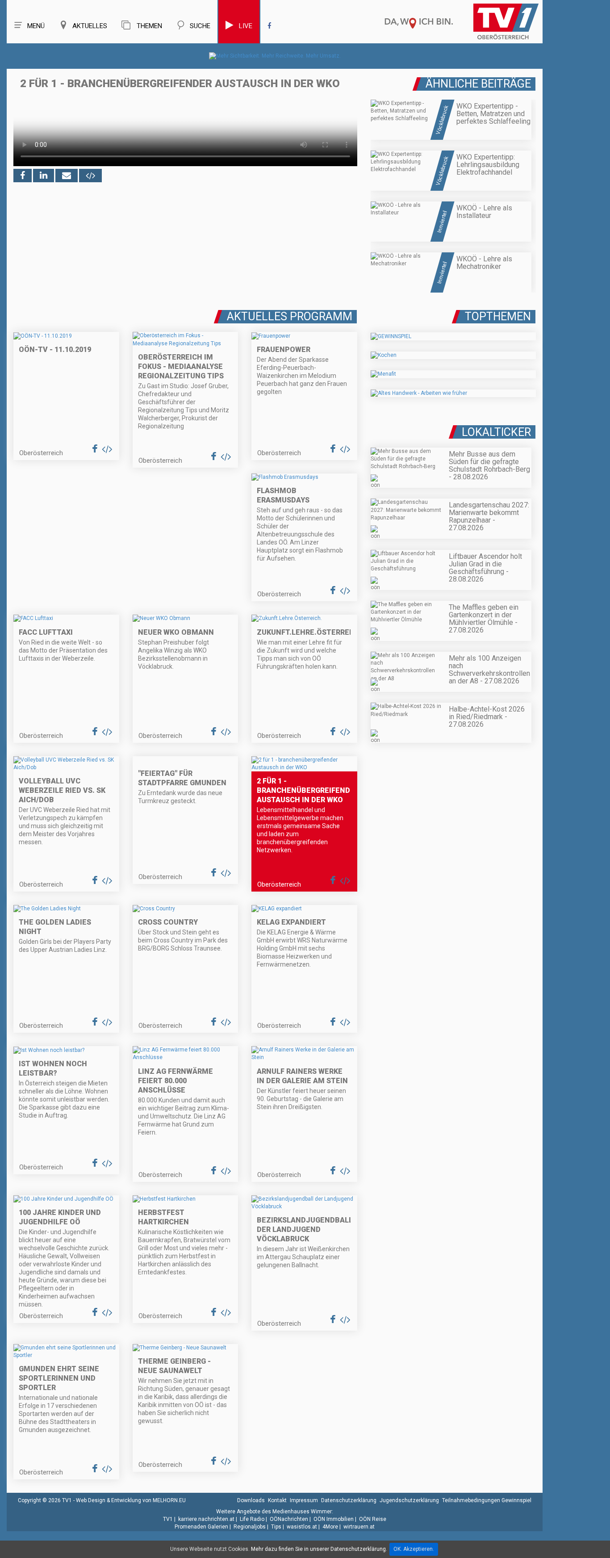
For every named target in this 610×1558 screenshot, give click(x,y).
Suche (200, 26)
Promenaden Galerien (201, 1527)
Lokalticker (496, 432)
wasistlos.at (302, 1527)
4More (330, 1527)
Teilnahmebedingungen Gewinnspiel (486, 1500)
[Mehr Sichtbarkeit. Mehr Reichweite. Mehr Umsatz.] (275, 56)
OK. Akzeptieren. (413, 1549)
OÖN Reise (372, 1519)
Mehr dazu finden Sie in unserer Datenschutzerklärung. (319, 1549)
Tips (276, 1527)
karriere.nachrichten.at (206, 1519)
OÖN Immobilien (333, 1519)
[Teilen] (66, 175)
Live (245, 26)
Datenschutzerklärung (348, 1500)
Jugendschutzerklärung (409, 1500)
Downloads (251, 1500)
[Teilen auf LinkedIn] (43, 175)
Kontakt (277, 1500)
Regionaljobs (250, 1527)
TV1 (168, 1519)
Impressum (304, 1500)
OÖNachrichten (289, 1519)
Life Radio (252, 1519)
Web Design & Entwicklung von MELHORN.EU (131, 1500)
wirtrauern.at (359, 1527)
